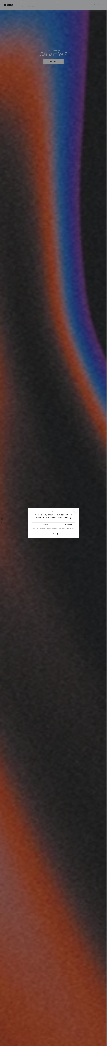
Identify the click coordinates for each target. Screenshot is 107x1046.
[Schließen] (76, 510)
